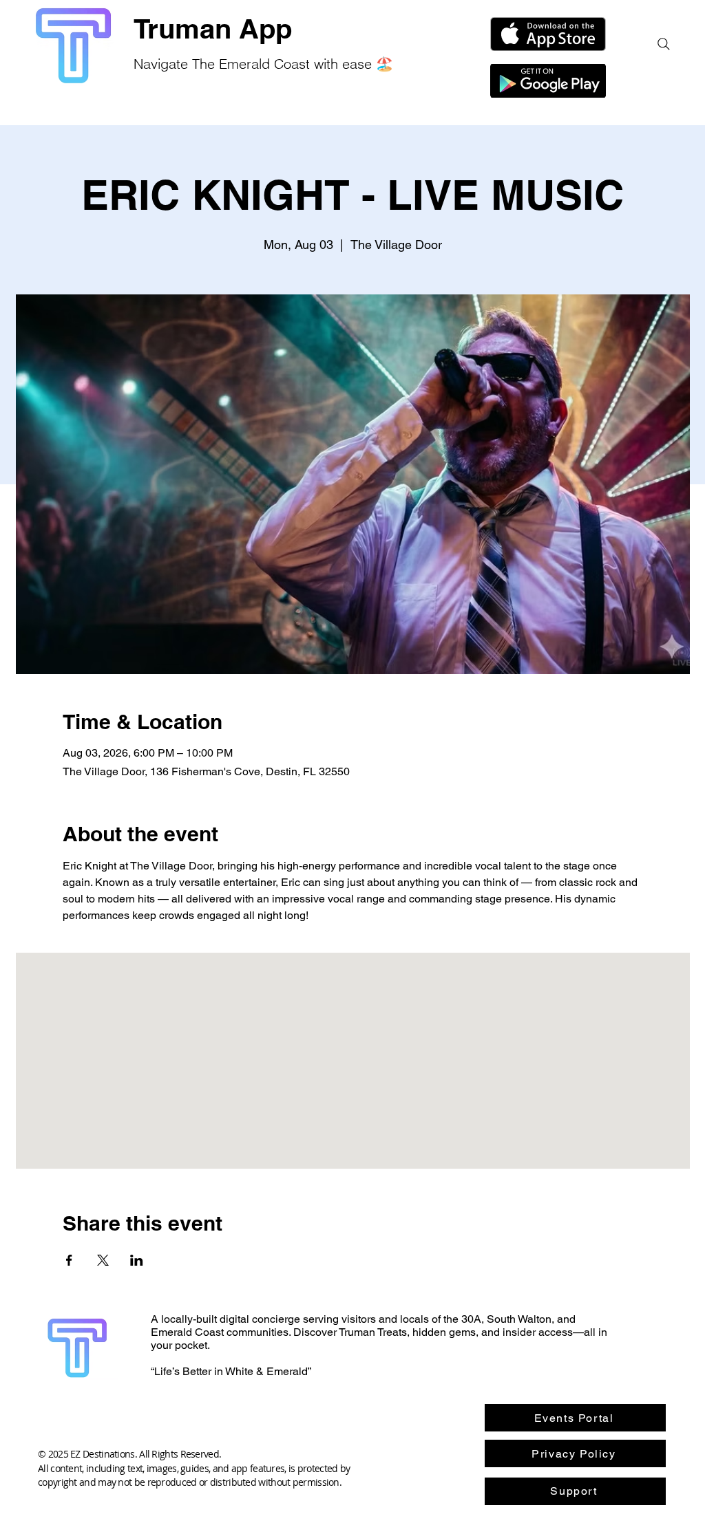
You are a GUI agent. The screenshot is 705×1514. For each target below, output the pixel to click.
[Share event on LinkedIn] (136, 1260)
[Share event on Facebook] (69, 1260)
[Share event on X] (102, 1260)
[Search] (663, 44)
